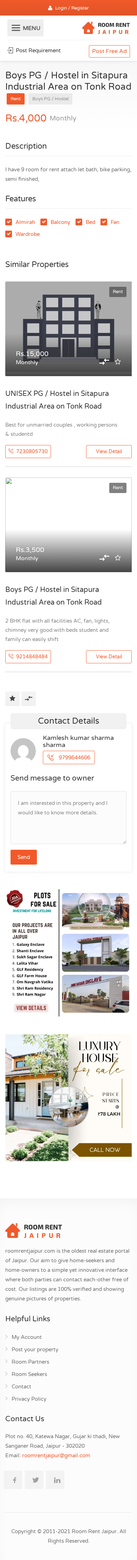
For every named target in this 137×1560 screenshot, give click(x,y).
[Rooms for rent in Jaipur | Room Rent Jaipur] (106, 29)
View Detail (109, 452)
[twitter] (34, 1480)
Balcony (60, 222)
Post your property (35, 1349)
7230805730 (31, 452)
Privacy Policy (29, 1399)
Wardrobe (27, 234)
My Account (27, 1337)
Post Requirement (37, 50)
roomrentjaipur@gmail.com (56, 1455)
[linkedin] (55, 1480)
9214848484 (31, 657)
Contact (21, 1386)
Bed (90, 222)
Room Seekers (29, 1374)
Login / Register (72, 8)
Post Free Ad (109, 51)
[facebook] (13, 1480)
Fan (115, 222)
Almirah (25, 222)
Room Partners (30, 1362)
